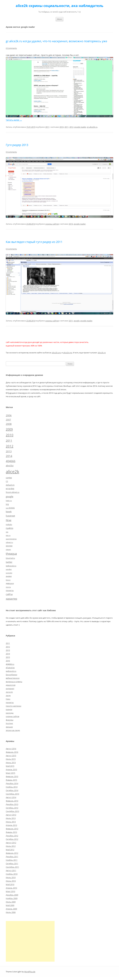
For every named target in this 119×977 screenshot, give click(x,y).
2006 (9, 415)
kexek (9, 511)
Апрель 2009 (11, 908)
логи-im (9, 692)
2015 (8, 657)
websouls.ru (11, 565)
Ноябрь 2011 (11, 860)
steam (8, 549)
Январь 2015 (11, 780)
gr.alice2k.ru (92, 127)
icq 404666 (10, 508)
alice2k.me (67, 352)
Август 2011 (11, 870)
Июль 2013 (11, 818)
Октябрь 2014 (12, 790)
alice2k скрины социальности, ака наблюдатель (59, 5)
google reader (80, 127)
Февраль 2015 (12, 776)
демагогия (10, 685)
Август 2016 (11, 748)
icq (7, 504)
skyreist (9, 545)
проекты (10, 590)
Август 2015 (11, 755)
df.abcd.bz (10, 667)
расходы (9, 713)
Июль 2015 (11, 759)
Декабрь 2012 (12, 835)
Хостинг (9, 723)
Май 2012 (10, 849)
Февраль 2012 (12, 853)
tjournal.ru (10, 558)
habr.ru (9, 500)
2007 (8, 419)
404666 (10, 461)
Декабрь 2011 (12, 856)
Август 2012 (11, 842)
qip (7, 532)
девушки (10, 583)
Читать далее (14, 120)
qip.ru (8, 535)
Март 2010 (10, 891)
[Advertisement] (30, 941)
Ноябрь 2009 (11, 898)
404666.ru (10, 664)
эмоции (9, 727)
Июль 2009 (11, 902)
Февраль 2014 (12, 801)
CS (7, 481)
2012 (71, 127)
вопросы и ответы (14, 681)
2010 (61, 127)
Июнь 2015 (11, 762)
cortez (9, 477)
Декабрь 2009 (12, 895)
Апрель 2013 (11, 825)
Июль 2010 (11, 877)
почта (8, 587)
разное (9, 709)
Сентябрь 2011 (12, 867)
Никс (8, 699)
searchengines (11, 539)
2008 (9, 424)
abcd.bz (9, 465)
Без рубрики (11, 674)
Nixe (8, 520)
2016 (8, 660)
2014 (9, 456)
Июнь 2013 (11, 821)
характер (11, 598)
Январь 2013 (11, 832)
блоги (8, 580)
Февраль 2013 (12, 828)
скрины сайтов (52, 224)
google (77, 320)
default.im (10, 485)
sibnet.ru (9, 542)
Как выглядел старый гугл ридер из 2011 (34, 242)
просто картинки (13, 706)
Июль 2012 (11, 846)
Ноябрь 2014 (11, 787)
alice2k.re (102, 352)
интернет (10, 688)
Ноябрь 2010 (11, 874)
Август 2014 (11, 797)
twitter (9, 562)
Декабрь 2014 (12, 783)
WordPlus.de (29, 971)
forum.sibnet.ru (12, 492)
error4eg (10, 488)
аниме (9, 576)
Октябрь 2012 (12, 839)
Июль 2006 (11, 912)
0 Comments (11, 48)
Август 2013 (11, 814)
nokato (9, 524)
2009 (9, 429)
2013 (71, 224)
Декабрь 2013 (12, 804)
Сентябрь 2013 (12, 811)
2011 (47, 127)
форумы (9, 720)
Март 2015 (10, 773)
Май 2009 (10, 905)
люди (8, 695)
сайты (9, 594)
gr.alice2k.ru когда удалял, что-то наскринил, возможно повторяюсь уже (56, 41)
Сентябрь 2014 (12, 794)
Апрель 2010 (11, 888)
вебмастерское (12, 678)
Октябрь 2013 (12, 808)
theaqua (11, 554)
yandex (9, 569)
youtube (9, 573)
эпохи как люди (13, 730)
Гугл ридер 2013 (17, 145)
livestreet (10, 515)
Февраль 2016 (12, 752)
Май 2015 (10, 766)
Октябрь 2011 (12, 863)
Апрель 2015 (11, 769)
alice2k (12, 471)
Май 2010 (10, 884)
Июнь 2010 (11, 881)
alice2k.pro (56, 352)
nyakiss (9, 528)
